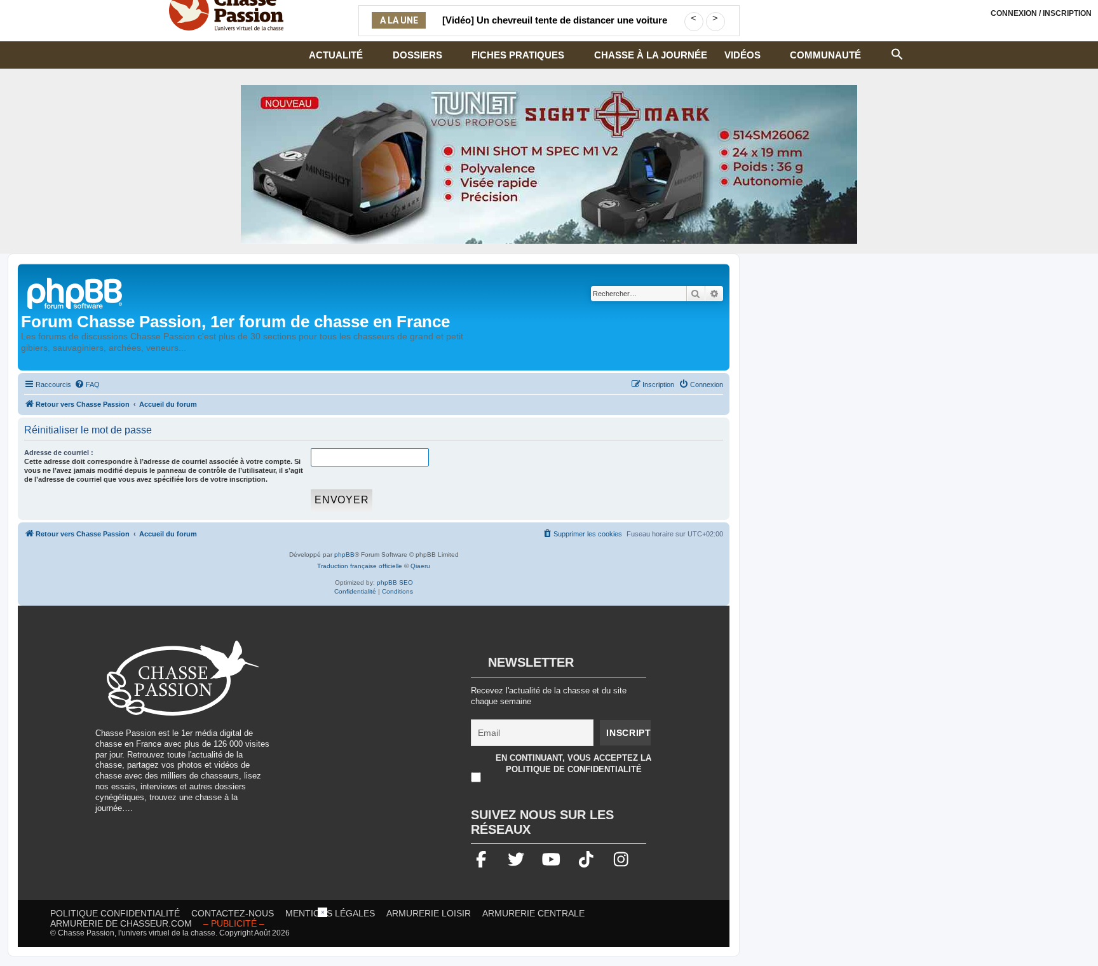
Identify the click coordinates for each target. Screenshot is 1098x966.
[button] (897, 53)
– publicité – (233, 923)
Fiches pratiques (517, 55)
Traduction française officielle (359, 565)
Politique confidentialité (115, 913)
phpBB (344, 554)
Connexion (1041, 13)
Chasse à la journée (650, 55)
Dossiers (417, 55)
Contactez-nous (232, 913)
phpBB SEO (395, 582)
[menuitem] (87, 384)
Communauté (825, 55)
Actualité (336, 55)
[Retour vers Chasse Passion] (75, 292)
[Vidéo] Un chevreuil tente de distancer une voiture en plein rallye (554, 28)
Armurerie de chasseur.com (121, 923)
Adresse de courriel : (58, 452)
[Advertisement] (390, 730)
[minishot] (549, 164)
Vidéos (742, 55)
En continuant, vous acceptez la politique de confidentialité (573, 763)
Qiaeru (420, 565)
